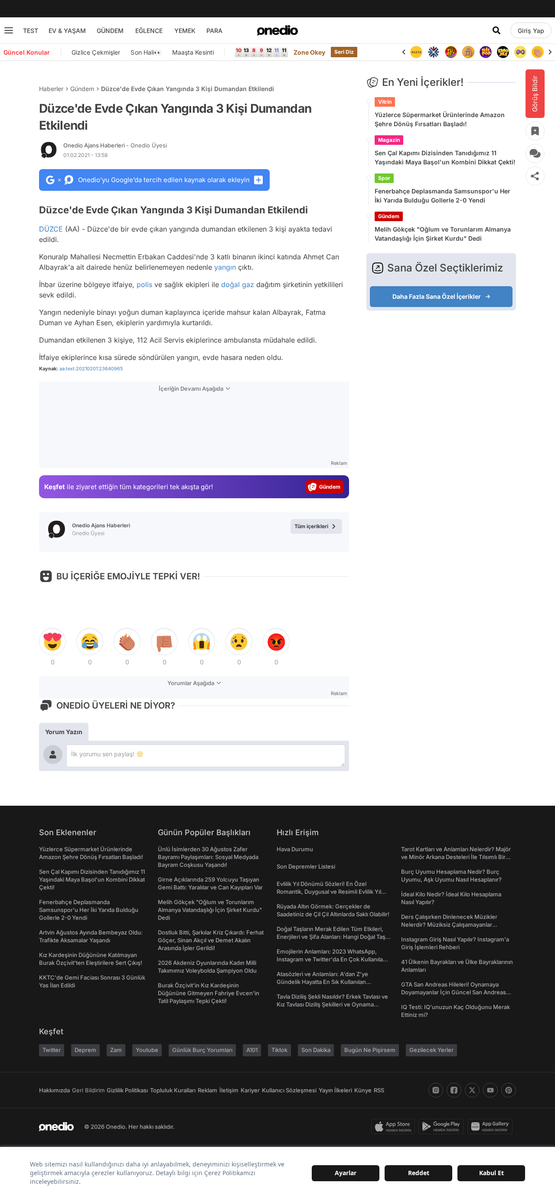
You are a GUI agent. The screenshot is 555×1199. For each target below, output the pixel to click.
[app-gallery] (491, 1126)
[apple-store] (394, 1126)
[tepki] (52, 641)
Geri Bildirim (88, 1090)
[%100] (416, 52)
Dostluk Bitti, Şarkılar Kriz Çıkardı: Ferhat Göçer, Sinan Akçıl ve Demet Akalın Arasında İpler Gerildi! (211, 940)
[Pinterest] (508, 1090)
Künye (363, 1090)
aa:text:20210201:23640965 (91, 369)
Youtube (147, 1049)
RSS (379, 1090)
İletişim (228, 1090)
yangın (225, 267)
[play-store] (442, 1126)
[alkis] (537, 52)
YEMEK (185, 30)
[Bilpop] (485, 52)
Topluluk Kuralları (173, 1090)
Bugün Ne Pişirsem (369, 1049)
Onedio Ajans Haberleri (115, 145)
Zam (116, 1049)
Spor (384, 178)
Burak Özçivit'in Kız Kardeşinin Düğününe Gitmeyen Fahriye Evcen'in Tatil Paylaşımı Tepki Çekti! (208, 993)
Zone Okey (310, 52)
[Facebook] (454, 1090)
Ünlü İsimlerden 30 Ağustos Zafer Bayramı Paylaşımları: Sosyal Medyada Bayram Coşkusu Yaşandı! (208, 857)
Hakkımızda (54, 1090)
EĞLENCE (149, 30)
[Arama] (496, 30)
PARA (214, 30)
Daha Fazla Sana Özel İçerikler (436, 296)
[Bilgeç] (468, 52)
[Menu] (8, 30)
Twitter (51, 1049)
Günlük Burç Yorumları (202, 1049)
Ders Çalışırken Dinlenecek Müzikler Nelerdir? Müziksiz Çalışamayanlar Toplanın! (449, 924)
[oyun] (520, 52)
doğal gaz (237, 284)
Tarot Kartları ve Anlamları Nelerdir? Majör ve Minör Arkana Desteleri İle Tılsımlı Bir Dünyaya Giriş (456, 857)
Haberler (51, 88)
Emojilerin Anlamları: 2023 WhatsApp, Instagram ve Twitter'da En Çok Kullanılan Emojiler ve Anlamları (331, 959)
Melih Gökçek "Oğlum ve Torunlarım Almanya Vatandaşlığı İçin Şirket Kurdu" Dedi (443, 233)
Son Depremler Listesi (306, 866)
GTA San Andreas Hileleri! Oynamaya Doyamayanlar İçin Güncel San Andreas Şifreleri (453, 992)
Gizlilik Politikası (127, 1090)
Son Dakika (315, 1049)
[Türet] (451, 52)
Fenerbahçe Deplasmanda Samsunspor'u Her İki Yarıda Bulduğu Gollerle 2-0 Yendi (442, 195)
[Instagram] (435, 1090)
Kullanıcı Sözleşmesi (289, 1090)
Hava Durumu (295, 849)
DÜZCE (51, 229)
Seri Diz (344, 52)
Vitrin (385, 101)
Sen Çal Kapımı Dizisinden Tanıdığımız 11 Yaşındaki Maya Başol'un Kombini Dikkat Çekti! (445, 157)
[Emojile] (503, 52)
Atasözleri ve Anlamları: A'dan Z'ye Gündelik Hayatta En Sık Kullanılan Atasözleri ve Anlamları (322, 981)
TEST (30, 30)
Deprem (85, 1049)
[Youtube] (490, 1090)
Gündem (82, 88)
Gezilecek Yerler (431, 1049)
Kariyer (250, 1090)
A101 (252, 1049)
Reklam (207, 1090)
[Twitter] (472, 1090)
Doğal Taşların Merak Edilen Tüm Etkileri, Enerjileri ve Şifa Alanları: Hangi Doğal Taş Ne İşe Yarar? (331, 936)
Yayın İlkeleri (335, 1090)
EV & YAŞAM (67, 30)
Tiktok (279, 1049)
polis (144, 284)
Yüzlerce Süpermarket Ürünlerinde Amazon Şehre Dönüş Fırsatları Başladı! (440, 119)
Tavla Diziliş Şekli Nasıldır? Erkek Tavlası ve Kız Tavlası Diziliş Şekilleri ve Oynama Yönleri (332, 1004)
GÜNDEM (110, 30)
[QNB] (433, 52)
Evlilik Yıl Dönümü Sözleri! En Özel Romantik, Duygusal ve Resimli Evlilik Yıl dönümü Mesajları (329, 891)
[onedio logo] (277, 30)
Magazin (389, 140)
